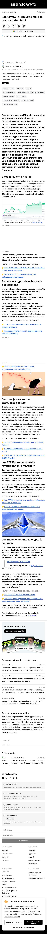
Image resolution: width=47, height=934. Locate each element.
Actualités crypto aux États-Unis (9, 892)
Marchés (13, 12)
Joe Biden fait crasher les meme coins (19, 595)
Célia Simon (18, 66)
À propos (5, 857)
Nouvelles (5, 12)
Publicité (5, 850)
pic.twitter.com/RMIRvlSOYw (18, 562)
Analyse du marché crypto (8, 883)
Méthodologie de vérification (34, 873)
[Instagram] (24, 26)
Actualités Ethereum (9, 887)
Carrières (5, 860)
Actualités (32, 850)
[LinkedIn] (19, 26)
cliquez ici (32, 616)
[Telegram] (14, 26)
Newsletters (32, 864)
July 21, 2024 (37, 565)
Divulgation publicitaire (36, 878)
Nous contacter (7, 854)
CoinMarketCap (37, 222)
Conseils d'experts (34, 860)
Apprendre (32, 854)
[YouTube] (3, 26)
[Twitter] (8, 26)
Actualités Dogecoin (9, 896)
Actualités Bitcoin (8, 878)
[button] (23, 785)
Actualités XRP (7, 875)
